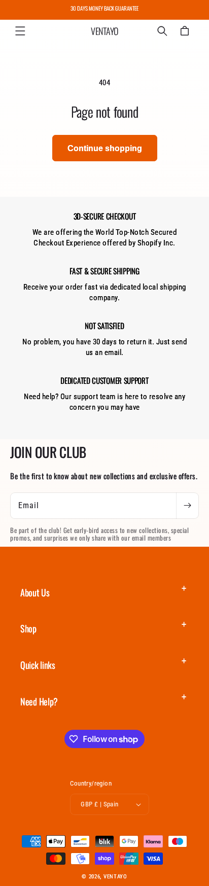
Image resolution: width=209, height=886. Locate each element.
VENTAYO (115, 876)
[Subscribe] (187, 505)
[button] (20, 31)
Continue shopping (104, 148)
